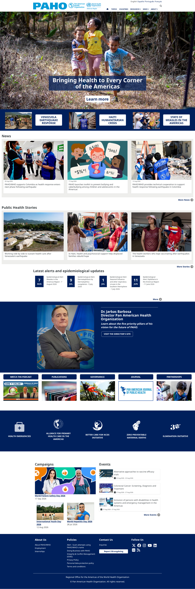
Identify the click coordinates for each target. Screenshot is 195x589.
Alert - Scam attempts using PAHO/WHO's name (79, 546)
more (155, 299)
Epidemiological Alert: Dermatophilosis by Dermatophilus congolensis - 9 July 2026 (86, 282)
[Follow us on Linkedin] (155, 546)
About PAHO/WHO (43, 545)
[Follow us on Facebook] (139, 546)
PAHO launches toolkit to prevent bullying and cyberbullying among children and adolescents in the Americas (94, 187)
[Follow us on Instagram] (144, 546)
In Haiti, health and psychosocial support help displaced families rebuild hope (95, 254)
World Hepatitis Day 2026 (79, 521)
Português (149, 1)
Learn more (97, 99)
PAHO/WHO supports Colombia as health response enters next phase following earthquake (32, 185)
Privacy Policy (73, 560)
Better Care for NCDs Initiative (97, 436)
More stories (183, 266)
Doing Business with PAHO (78, 550)
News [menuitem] (145, 9)
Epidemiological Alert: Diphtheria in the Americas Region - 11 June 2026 (151, 280)
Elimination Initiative (175, 436)
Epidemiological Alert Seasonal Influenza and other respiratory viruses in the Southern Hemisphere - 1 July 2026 (118, 283)
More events (150, 514)
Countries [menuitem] (123, 9)
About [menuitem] (153, 9)
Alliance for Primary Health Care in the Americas (58, 436)
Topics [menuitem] (114, 9)
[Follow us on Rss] (138, 550)
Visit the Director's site (117, 334)
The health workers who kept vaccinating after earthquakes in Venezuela (160, 254)
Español (141, 1)
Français (158, 1)
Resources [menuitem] (134, 9)
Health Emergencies (19, 436)
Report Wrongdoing (113, 551)
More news (184, 199)
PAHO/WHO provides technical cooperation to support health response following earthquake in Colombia (158, 185)
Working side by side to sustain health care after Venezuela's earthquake (28, 254)
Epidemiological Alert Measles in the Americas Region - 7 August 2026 (55, 280)
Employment (40, 548)
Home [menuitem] (107, 9)
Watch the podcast (20, 376)
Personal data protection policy (80, 563)
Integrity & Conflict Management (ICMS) (81, 555)
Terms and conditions (76, 566)
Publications (59, 376)
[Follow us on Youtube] (150, 546)
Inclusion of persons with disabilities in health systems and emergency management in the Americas (136, 503)
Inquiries (103, 545)
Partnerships (174, 376)
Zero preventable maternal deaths (136, 436)
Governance (97, 376)
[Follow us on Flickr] (133, 550)
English (134, 1)
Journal (135, 376)
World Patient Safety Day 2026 (50, 495)
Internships (40, 551)
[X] (134, 546)
